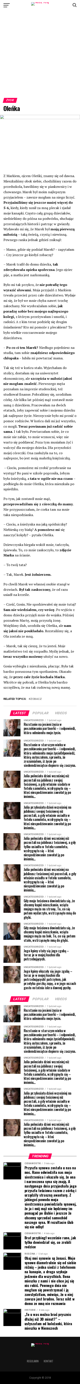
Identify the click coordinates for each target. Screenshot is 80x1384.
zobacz (36, 699)
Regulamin (33, 1361)
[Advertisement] (40, 56)
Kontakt (48, 1361)
